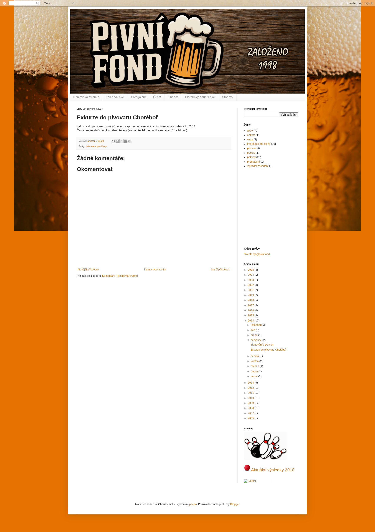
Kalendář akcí (115, 97)
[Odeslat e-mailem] (113, 141)
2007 (251, 413)
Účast (157, 97)
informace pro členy (96, 146)
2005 (251, 418)
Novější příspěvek (88, 269)
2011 (251, 392)
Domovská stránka (86, 97)
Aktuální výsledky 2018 (272, 470)
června (255, 356)
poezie (251, 152)
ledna (254, 376)
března (255, 366)
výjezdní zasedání (257, 166)
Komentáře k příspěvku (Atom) (120, 275)
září (253, 330)
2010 (251, 398)
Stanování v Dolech (261, 344)
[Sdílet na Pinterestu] (130, 141)
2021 (251, 290)
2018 (251, 300)
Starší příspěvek (220, 269)
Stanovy (227, 97)
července (256, 340)
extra (250, 139)
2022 (251, 285)
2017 (251, 305)
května (255, 361)
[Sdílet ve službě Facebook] (125, 141)
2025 (251, 269)
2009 (251, 403)
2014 (251, 320)
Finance (173, 97)
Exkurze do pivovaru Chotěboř (268, 349)
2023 (251, 280)
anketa (251, 135)
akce (250, 130)
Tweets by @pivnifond (257, 254)
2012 (251, 387)
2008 (251, 408)
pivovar (251, 148)
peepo (193, 504)
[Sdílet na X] (121, 141)
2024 (251, 274)
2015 (251, 315)
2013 (251, 382)
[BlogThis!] (117, 141)
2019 (251, 295)
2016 (251, 310)
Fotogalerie (139, 97)
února (254, 371)
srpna (254, 335)
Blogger (234, 504)
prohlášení (253, 161)
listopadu (256, 324)
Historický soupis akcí (200, 97)
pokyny (251, 157)
